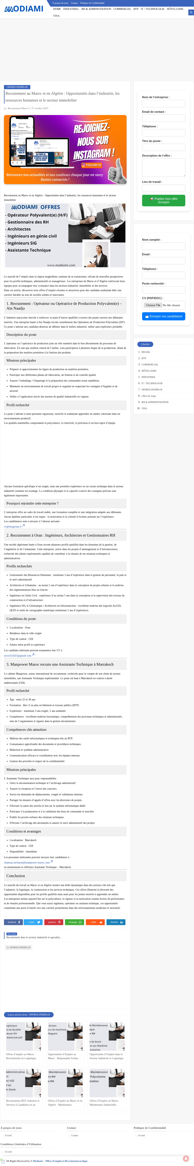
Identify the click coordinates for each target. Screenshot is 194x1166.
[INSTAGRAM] (191, 3)
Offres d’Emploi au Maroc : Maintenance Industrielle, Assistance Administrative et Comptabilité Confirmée (105, 1103)
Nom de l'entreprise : (156, 97)
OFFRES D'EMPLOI (17, 87)
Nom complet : (151, 239)
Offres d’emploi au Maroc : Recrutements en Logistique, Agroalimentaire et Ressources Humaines (22, 1056)
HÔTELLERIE (175, 9)
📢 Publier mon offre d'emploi (164, 200)
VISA (56, 15)
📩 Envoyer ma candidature (163, 316)
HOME (57, 9)
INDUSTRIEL (71, 9)
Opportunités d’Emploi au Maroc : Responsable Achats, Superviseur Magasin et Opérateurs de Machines (63, 1056)
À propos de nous (60, 3)
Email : (146, 254)
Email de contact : (154, 111)
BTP (136, 9)
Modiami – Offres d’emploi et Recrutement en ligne (60, 1161)
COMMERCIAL (122, 9)
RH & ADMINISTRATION (96, 9)
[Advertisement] (97, 51)
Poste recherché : (153, 283)
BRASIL (146, 352)
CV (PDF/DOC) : (152, 298)
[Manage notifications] (186, 1159)
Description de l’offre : (157, 155)
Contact (74, 3)
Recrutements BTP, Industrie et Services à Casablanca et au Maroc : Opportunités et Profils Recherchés (23, 1103)
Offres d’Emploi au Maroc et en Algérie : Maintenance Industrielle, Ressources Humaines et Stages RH (65, 1103)
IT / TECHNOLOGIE (153, 9)
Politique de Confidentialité (92, 3)
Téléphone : (150, 126)
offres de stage (149, 395)
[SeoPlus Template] (2, 1161)
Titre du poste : (152, 141)
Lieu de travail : (152, 181)
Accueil (8, 1135)
